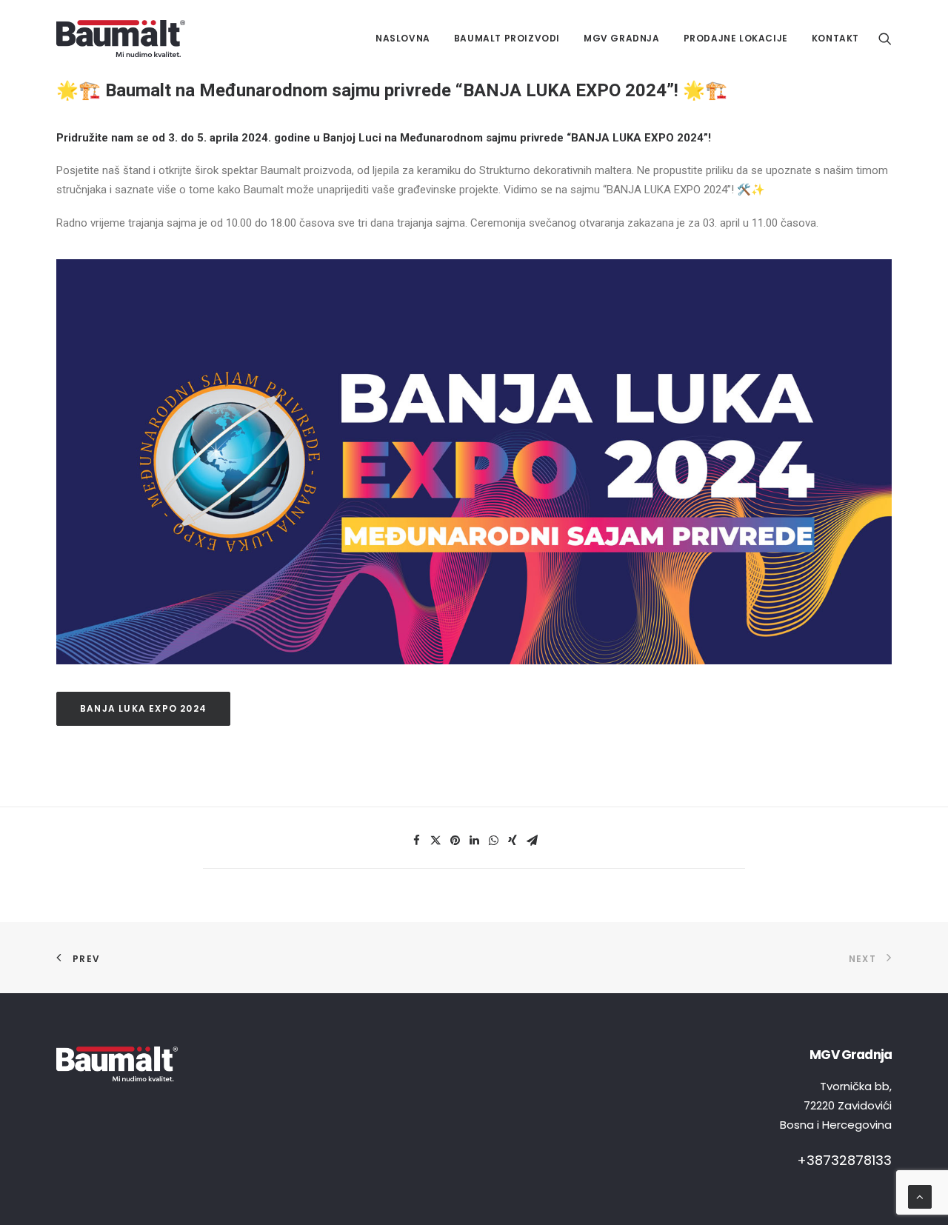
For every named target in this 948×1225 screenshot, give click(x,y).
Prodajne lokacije (736, 38)
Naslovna (402, 38)
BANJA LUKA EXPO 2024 (143, 708)
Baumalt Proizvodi (507, 38)
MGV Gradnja (622, 38)
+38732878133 (844, 1160)
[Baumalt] (120, 38)
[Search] (885, 38)
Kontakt (835, 38)
